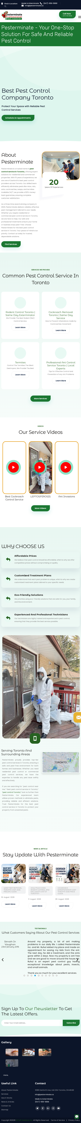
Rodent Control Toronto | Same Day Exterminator (20, 314)
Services (4, 1079)
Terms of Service (58, 1106)
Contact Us (6, 1091)
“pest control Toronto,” (12, 792)
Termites (20, 362)
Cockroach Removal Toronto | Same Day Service (61, 315)
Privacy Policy (74, 1106)
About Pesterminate (9, 1076)
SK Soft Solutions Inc (24, 1106)
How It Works (6, 1083)
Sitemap (4, 1095)
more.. (6, 1061)
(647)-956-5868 (50, 3)
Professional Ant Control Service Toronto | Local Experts (60, 365)
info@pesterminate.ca (34, 6)
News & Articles (7, 1087)
